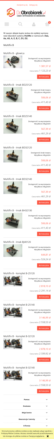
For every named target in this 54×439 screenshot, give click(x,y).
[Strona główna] (27, 12)
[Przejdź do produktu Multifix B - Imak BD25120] (12, 94)
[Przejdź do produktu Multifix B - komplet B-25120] (12, 281)
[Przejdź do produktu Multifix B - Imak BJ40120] (12, 250)
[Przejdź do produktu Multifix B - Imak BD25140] (12, 126)
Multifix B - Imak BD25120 (17, 84)
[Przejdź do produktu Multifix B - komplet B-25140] (12, 312)
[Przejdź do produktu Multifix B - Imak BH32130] (12, 221)
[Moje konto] (33, 24)
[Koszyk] (47, 24)
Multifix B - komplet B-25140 (19, 304)
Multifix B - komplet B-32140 (19, 367)
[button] (7, 24)
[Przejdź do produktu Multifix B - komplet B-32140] (12, 375)
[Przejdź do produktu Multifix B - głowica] (12, 62)
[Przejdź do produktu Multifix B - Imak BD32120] (12, 156)
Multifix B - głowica (13, 53)
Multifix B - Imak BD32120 (17, 147)
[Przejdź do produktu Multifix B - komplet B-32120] (12, 344)
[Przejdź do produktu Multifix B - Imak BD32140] (12, 187)
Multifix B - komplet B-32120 (19, 336)
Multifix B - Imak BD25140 (17, 116)
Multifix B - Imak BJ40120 (17, 241)
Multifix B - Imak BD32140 (17, 179)
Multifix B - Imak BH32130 (17, 210)
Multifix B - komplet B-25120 (19, 273)
